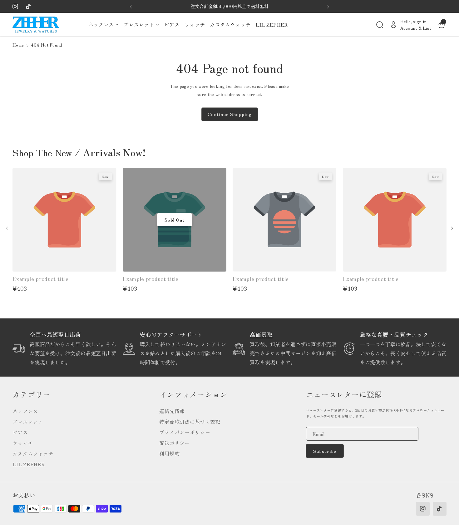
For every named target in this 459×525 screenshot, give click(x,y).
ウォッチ (22, 443)
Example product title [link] (40, 278)
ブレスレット (27, 421)
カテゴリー (31, 394)
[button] (103, 24)
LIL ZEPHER (28, 464)
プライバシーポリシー (184, 432)
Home (18, 45)
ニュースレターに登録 (344, 394)
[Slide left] (7, 228)
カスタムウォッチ (32, 453)
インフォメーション (193, 394)
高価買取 (261, 334)
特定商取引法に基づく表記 (189, 421)
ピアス (20, 432)
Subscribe (324, 451)
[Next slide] (328, 6)
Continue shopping (230, 114)
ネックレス (25, 411)
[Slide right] (452, 228)
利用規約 (169, 453)
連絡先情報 (172, 411)
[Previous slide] (131, 6)
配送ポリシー (174, 443)
